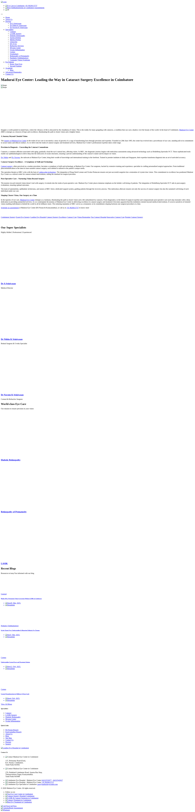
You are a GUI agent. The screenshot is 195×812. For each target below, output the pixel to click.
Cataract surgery (6, 166)
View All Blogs (6, 704)
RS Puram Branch (11, 730)
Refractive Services (17, 46)
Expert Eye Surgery (23, 217)
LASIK (4, 563)
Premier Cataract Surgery (134, 217)
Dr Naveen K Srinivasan (19, 28)
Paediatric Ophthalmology (19, 58)
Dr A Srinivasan (15, 23)
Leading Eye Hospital (38, 217)
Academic (9, 68)
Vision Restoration (83, 217)
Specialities (9, 30)
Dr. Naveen (16, 157)
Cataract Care (72, 217)
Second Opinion (16, 66)
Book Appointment (16, 808)
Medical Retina (15, 40)
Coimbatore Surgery (8, 217)
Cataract (13, 32)
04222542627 (58, 780)
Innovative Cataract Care (116, 217)
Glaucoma (13, 42)
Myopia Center (15, 48)
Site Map (8, 738)
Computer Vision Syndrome (20, 60)
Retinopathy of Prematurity (19, 56)
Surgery (8, 744)
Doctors (8, 21)
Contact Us (9, 74)
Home (7, 17)
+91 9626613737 (30, 6)
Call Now (13, 806)
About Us (8, 19)
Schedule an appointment (10, 208)
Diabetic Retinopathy (17, 36)
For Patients (9, 62)
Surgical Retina (15, 38)
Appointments (39, 8)
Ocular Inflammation (17, 50)
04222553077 (46, 780)
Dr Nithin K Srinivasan (18, 25)
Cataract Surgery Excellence (56, 217)
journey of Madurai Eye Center (15, 141)
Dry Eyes (13, 44)
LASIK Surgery (15, 34)
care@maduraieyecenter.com (47, 784)
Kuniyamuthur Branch (13, 732)
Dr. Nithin (4, 157)
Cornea (12, 52)
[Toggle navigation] (2, 14)
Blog (11, 70)
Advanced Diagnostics (13, 72)
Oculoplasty (14, 54)
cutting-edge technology (47, 172)
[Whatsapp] (5, 810)
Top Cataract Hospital (98, 217)
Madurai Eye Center (186, 130)
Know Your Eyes (16, 64)
